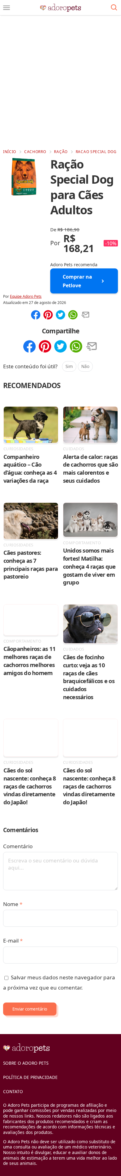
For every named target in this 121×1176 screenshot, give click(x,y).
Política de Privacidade (30, 1077)
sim (69, 366)
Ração (61, 151)
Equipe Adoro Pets (26, 296)
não (85, 366)
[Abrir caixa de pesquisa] (114, 7)
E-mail (13, 940)
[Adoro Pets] (60, 8)
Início (9, 151)
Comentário (18, 846)
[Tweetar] (60, 315)
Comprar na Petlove (77, 281)
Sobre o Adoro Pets (25, 1063)
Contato (13, 1091)
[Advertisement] (60, 82)
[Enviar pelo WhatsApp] (73, 315)
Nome (12, 904)
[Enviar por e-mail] (85, 315)
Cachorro (35, 151)
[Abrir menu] (6, 8)
